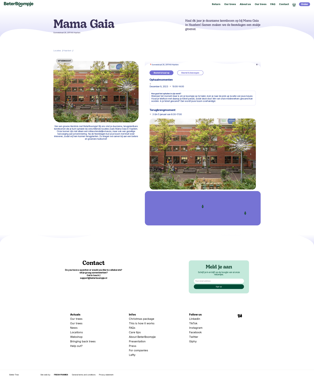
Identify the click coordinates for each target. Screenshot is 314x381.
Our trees (76, 318)
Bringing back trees (83, 341)
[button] (245, 213)
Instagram (196, 327)
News (74, 327)
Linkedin (194, 318)
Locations (76, 332)
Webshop (76, 336)
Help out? (76, 346)
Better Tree (14, 375)
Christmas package (141, 318)
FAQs (132, 327)
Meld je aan (219, 267)
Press (132, 346)
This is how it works (141, 323)
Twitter (193, 336)
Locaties (57, 51)
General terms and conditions (84, 375)
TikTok (193, 323)
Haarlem (67, 51)
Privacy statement (106, 375)
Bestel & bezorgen (190, 73)
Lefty (132, 354)
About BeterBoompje (142, 336)
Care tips (135, 332)
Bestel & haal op (161, 73)
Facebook (195, 332)
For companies (138, 350)
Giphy (193, 341)
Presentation (137, 341)
